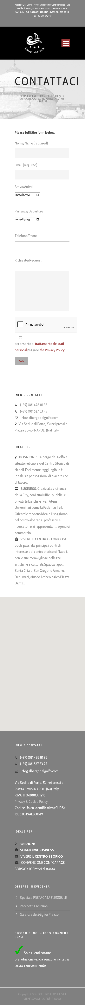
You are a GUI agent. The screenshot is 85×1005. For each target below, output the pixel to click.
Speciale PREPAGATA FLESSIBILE (43, 897)
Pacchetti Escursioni (34, 906)
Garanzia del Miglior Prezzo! (39, 914)
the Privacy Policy (52, 350)
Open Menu (65, 43)
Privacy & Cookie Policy (31, 801)
